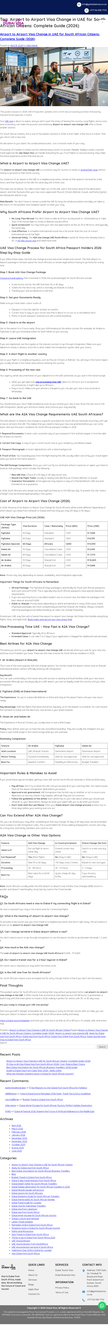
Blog (14, 1174)
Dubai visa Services (96, 1036)
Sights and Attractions (22, 1231)
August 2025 (18, 1147)
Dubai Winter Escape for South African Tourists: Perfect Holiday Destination (55, 1105)
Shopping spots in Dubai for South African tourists (36, 1228)
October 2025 (18, 1144)
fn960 (8, 1111)
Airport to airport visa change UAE (71, 1033)
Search (3, 1042)
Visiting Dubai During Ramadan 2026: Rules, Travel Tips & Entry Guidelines (55, 1093)
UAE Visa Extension (21, 1240)
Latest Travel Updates (22, 1221)
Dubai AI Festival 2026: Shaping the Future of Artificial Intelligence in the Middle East (54, 1111)
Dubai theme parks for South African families (33, 1199)
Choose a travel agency (11, 278)
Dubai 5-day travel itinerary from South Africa (34, 1180)
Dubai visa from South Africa (36, 1036)
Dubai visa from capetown (24, 1209)
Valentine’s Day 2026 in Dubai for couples (32, 1250)
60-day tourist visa (26, 240)
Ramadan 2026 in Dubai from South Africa (32, 1225)
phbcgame (10, 1105)
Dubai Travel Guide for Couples (26, 1202)
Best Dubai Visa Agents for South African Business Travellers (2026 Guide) (42, 1067)
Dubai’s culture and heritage (25, 1218)
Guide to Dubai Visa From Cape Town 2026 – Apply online (34, 1070)
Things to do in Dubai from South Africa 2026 (33, 1237)
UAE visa (9, 121)
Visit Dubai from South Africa (26, 1253)
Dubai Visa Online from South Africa (68, 1036)
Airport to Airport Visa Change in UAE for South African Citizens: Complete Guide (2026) (48, 1061)
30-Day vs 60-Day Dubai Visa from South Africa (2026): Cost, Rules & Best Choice (45, 1064)
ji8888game (11, 1093)
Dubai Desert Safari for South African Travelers (34, 1183)
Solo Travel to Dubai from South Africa (30, 1234)
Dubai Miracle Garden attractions (28, 1190)
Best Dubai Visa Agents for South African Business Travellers (41, 1171)
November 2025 (19, 1141)
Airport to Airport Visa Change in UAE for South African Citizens (39, 1030)
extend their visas (89, 170)
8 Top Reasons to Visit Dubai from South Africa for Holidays (58, 1087)
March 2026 (17, 1128)
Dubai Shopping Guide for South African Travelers (35, 1196)
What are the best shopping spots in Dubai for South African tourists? (40, 1073)
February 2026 (19, 1132)
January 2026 (18, 1135)
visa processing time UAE (48, 382)
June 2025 (17, 1151)
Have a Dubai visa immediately (15, 1020)
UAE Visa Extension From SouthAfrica (30, 1244)
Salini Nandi (31, 45)
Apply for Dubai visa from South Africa (30, 1167)
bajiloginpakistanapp (15, 1087)
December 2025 (19, 1138)
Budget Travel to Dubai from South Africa (43, 1099)
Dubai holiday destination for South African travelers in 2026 (41, 1187)
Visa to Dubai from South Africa (15, 1039)
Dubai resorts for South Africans (27, 1193)
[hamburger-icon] (102, 22)
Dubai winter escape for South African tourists (34, 1215)
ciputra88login (12, 1099)
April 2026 (16, 1125)
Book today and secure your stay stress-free (50, 619)
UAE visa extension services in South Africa (32, 1247)
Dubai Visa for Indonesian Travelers (29, 1206)
